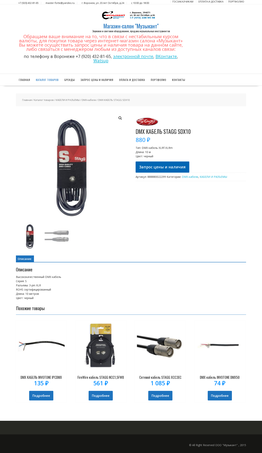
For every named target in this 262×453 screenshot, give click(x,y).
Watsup (100, 60)
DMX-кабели (89, 100)
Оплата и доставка (132, 80)
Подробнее (41, 396)
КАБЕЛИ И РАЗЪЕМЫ (68, 100)
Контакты (178, 80)
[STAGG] (147, 126)
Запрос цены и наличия (97, 80)
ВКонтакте (166, 56)
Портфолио (158, 80)
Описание (24, 259)
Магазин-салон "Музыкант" (131, 26)
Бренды (69, 80)
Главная (24, 80)
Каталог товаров (47, 80)
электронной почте (133, 56)
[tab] (24, 258)
